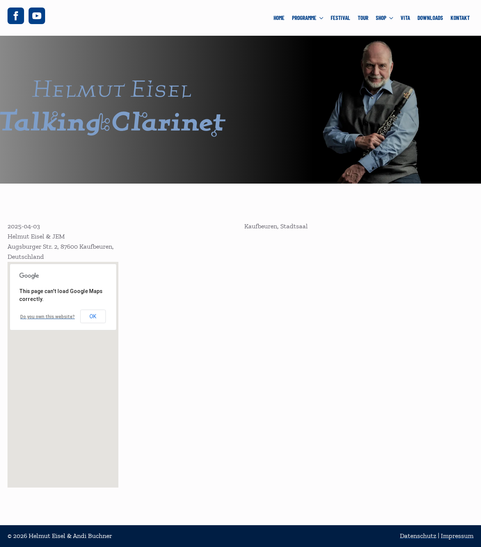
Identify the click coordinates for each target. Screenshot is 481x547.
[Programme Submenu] (321, 18)
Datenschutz (418, 536)
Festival (340, 17)
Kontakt (460, 17)
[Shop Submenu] (391, 18)
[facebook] (16, 16)
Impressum (457, 536)
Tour (363, 17)
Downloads (430, 17)
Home (279, 17)
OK (92, 316)
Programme (304, 17)
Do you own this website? (47, 316)
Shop (381, 17)
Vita (405, 17)
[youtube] (37, 16)
